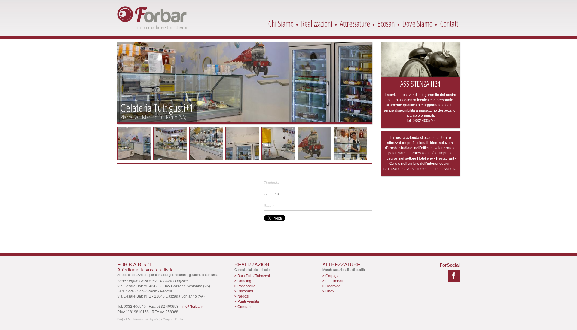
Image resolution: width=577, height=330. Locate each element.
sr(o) (157, 319)
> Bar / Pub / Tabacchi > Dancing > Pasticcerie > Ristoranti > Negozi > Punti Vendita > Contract (252, 291)
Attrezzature (355, 23)
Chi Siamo (281, 23)
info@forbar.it (192, 306)
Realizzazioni (316, 23)
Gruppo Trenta (173, 319)
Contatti (450, 23)
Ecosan (386, 23)
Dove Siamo (417, 23)
